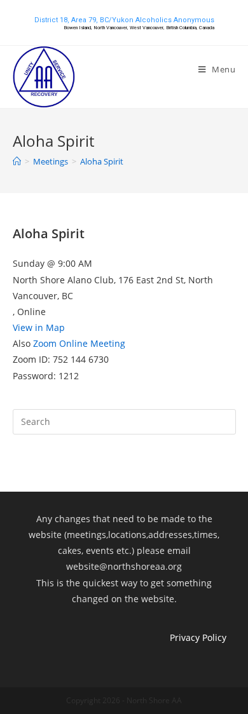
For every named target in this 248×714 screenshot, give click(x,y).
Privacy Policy (198, 637)
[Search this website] (124, 420)
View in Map (39, 327)
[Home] (17, 161)
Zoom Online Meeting (79, 343)
